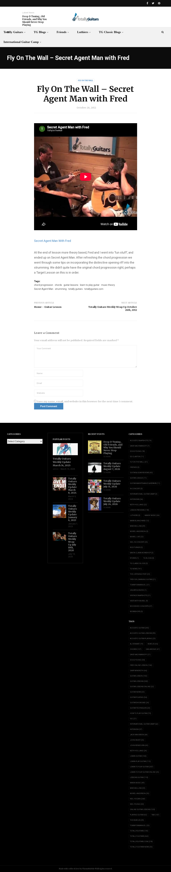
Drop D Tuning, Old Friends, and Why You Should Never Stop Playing (34, 20)
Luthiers (82, 32)
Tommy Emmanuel (140, 585)
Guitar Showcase (139, 703)
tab (155, 815)
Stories (134, 558)
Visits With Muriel (139, 601)
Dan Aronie (153, 649)
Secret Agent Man (43, 289)
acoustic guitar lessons (143, 633)
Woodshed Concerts (141, 606)
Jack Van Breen (139, 735)
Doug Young (137, 451)
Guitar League (138, 478)
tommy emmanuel (140, 825)
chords (58, 285)
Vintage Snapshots (140, 595)
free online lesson (141, 665)
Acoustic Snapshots (141, 441)
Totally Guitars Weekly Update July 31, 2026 (112, 484)
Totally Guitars (13, 32)
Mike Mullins (137, 526)
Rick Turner (136, 547)
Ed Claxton (137, 457)
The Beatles (137, 820)
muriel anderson (139, 793)
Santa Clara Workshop (141, 553)
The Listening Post (140, 574)
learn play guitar (140, 761)
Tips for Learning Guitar (143, 579)
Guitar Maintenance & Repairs (145, 483)
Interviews (136, 499)
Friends (61, 32)
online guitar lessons (142, 809)
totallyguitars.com (93, 289)
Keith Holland (138, 505)
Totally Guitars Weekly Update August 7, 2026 (112, 466)
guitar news (137, 692)
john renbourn (139, 745)
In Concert (136, 489)
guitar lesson (138, 676)
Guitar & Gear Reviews (141, 473)
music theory (108, 285)
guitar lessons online (142, 687)
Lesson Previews (139, 510)
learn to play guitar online (144, 772)
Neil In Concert (139, 542)
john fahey (137, 740)
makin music (137, 783)
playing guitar (138, 815)
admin (56, 469)
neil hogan (137, 799)
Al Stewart (136, 644)
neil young (137, 804)
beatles (153, 644)
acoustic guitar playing (143, 638)
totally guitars (75, 289)
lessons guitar (139, 777)
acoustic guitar (139, 628)
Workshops (136, 611)
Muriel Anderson (139, 531)
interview (136, 729)
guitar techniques (140, 708)
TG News (107, 457)
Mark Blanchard (139, 521)
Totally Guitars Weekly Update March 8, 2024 (72, 485)
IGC (133, 719)
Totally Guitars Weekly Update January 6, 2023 (72, 513)
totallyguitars (139, 831)
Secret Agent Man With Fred (52, 241)
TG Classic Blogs (110, 32)
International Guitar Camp (21, 42)
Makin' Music (152, 515)
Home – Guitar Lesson (47, 306)
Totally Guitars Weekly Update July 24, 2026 (112, 501)
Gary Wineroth (138, 671)
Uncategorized (138, 590)
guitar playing (138, 697)
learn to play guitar (90, 285)
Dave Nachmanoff (140, 446)
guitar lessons (71, 285)
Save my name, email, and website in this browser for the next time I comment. (85, 401)
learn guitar (138, 756)
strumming (61, 289)
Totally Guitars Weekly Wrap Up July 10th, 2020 (72, 542)
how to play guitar (140, 713)
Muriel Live (137, 537)
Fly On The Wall (85, 80)
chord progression (43, 285)
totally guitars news (141, 847)
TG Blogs (40, 32)
